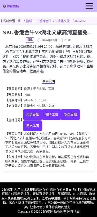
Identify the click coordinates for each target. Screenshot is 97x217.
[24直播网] (11, 7)
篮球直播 (31, 21)
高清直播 (32, 115)
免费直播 (70, 115)
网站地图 (73, 211)
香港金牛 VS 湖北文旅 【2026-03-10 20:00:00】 (65, 21)
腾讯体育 (32, 126)
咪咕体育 (51, 115)
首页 (20, 21)
